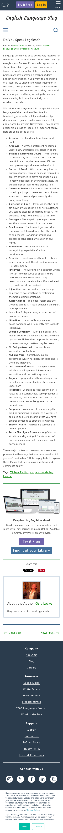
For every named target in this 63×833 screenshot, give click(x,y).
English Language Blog (31, 18)
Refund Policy (31, 742)
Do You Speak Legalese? (21, 40)
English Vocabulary (23, 49)
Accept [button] (24, 826)
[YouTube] (53, 779)
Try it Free (25, 4)
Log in (41, 4)
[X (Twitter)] (20, 779)
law (32, 472)
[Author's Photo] (31, 590)
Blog (31, 661)
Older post (15, 632)
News (36, 49)
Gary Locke (18, 46)
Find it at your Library (31, 550)
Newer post (47, 632)
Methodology (31, 695)
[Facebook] (31, 779)
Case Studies (31, 683)
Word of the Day (31, 714)
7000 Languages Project (31, 708)
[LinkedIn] (42, 779)
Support (31, 729)
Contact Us (32, 736)
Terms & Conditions (31, 755)
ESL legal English (19, 472)
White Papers (31, 689)
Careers (31, 667)
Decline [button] (38, 826)
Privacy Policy (33, 809)
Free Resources (31, 702)
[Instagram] (9, 779)
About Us (31, 655)
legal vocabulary (44, 472)
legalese (7, 476)
